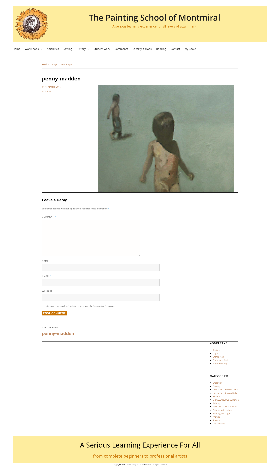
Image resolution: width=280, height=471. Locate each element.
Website (47, 290)
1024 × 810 (47, 91)
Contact (175, 49)
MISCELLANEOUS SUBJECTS (226, 399)
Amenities (53, 49)
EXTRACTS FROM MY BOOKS (226, 389)
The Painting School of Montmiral (154, 17)
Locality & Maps (142, 49)
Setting (68, 49)
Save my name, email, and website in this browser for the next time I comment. (81, 306)
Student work (102, 49)
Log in (215, 353)
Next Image (66, 64)
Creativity (217, 382)
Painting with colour (222, 410)
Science (216, 420)
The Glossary (219, 423)
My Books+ (191, 49)
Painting (217, 403)
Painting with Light (222, 413)
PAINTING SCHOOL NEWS (225, 406)
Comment (49, 216)
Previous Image (49, 64)
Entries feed (218, 356)
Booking (161, 49)
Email (46, 275)
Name (46, 261)
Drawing (217, 386)
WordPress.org (220, 363)
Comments (121, 49)
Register (216, 349)
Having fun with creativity (225, 393)
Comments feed (220, 360)
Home (16, 49)
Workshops (32, 49)
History (81, 49)
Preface (216, 416)
